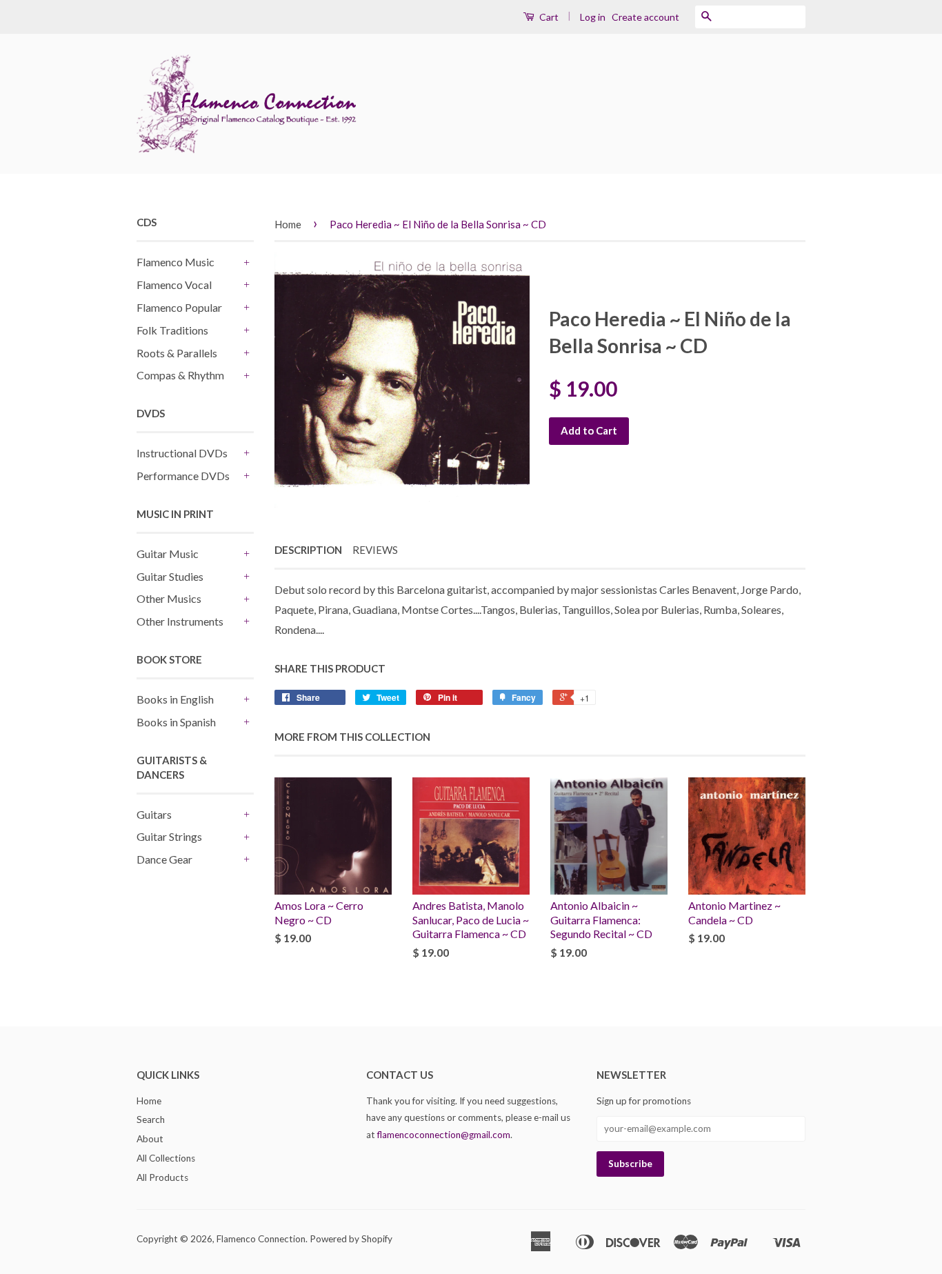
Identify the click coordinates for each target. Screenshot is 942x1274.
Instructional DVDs (182, 452)
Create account (645, 17)
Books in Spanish (176, 721)
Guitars (154, 814)
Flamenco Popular (179, 307)
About (150, 1138)
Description (308, 550)
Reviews (375, 550)
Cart (548, 17)
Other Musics (169, 598)
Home (287, 224)
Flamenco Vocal (174, 284)
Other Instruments (180, 621)
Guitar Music (168, 553)
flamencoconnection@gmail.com (443, 1134)
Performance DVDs (183, 475)
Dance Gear (164, 859)
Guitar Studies (170, 576)
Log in (592, 17)
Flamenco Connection (261, 1238)
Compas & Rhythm (180, 374)
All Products (162, 1177)
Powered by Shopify (351, 1238)
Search (151, 1119)
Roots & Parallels (177, 352)
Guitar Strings (169, 836)
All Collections (166, 1158)
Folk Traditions (172, 330)
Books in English (175, 699)
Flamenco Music (175, 261)
